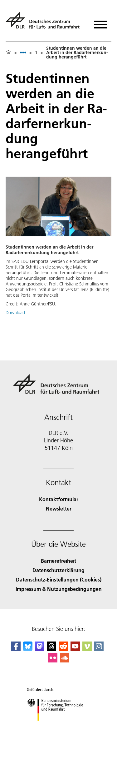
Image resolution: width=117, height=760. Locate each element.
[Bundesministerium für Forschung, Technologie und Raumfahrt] (58, 727)
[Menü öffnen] (100, 22)
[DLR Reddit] (63, 648)
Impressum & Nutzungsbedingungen (59, 589)
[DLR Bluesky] (27, 648)
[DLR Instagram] (99, 648)
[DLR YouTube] (75, 648)
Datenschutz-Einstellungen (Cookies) (58, 579)
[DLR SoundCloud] (64, 660)
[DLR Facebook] (16, 648)
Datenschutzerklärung (58, 570)
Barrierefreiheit (58, 560)
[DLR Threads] (51, 648)
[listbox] (23, 52)
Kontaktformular (58, 499)
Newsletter (58, 508)
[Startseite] (8, 52)
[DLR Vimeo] (87, 648)
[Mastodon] (39, 648)
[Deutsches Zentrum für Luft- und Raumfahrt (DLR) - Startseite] (45, 23)
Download (15, 312)
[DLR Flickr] (52, 660)
